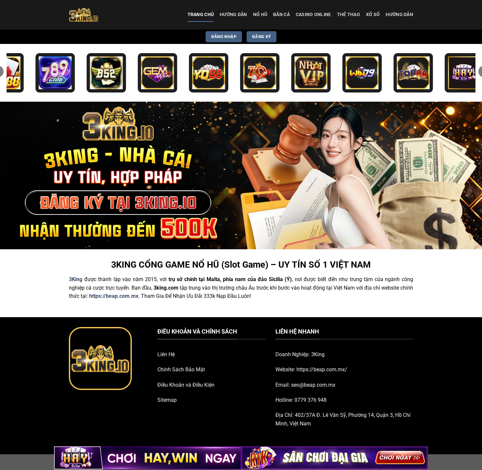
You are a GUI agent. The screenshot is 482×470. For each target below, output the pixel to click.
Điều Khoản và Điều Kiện (185, 385)
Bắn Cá (281, 14)
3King (318, 354)
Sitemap (167, 400)
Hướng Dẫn (233, 14)
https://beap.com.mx (113, 296)
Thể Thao (348, 14)
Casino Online (313, 14)
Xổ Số (373, 14)
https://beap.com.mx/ (321, 369)
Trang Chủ (201, 14)
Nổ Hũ (260, 14)
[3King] (101, 15)
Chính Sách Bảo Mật (181, 369)
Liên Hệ (166, 354)
